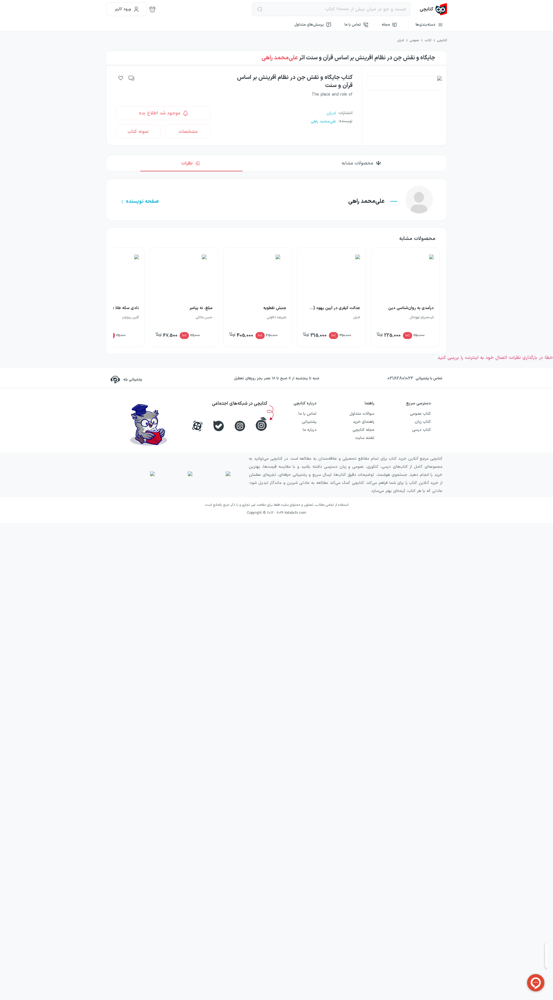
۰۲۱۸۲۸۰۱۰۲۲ (400, 378)
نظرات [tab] (187, 163)
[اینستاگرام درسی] (261, 423)
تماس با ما (352, 25)
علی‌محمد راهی (280, 58)
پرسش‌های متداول (309, 25)
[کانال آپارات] (197, 425)
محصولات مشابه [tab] (357, 163)
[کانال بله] (218, 425)
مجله (386, 25)
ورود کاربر (123, 9)
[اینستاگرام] (239, 425)
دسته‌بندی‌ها (425, 25)
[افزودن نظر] (131, 78)
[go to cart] (152, 9)
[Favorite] (120, 78)
